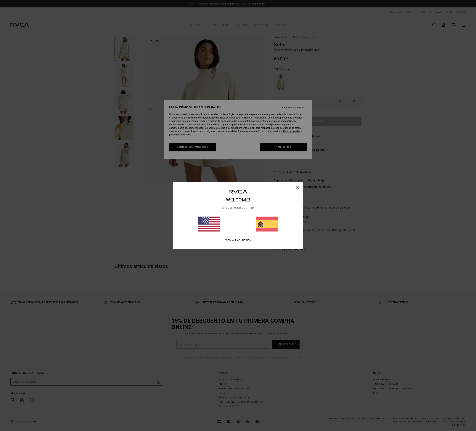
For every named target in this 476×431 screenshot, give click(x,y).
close (297, 187)
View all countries (238, 240)
